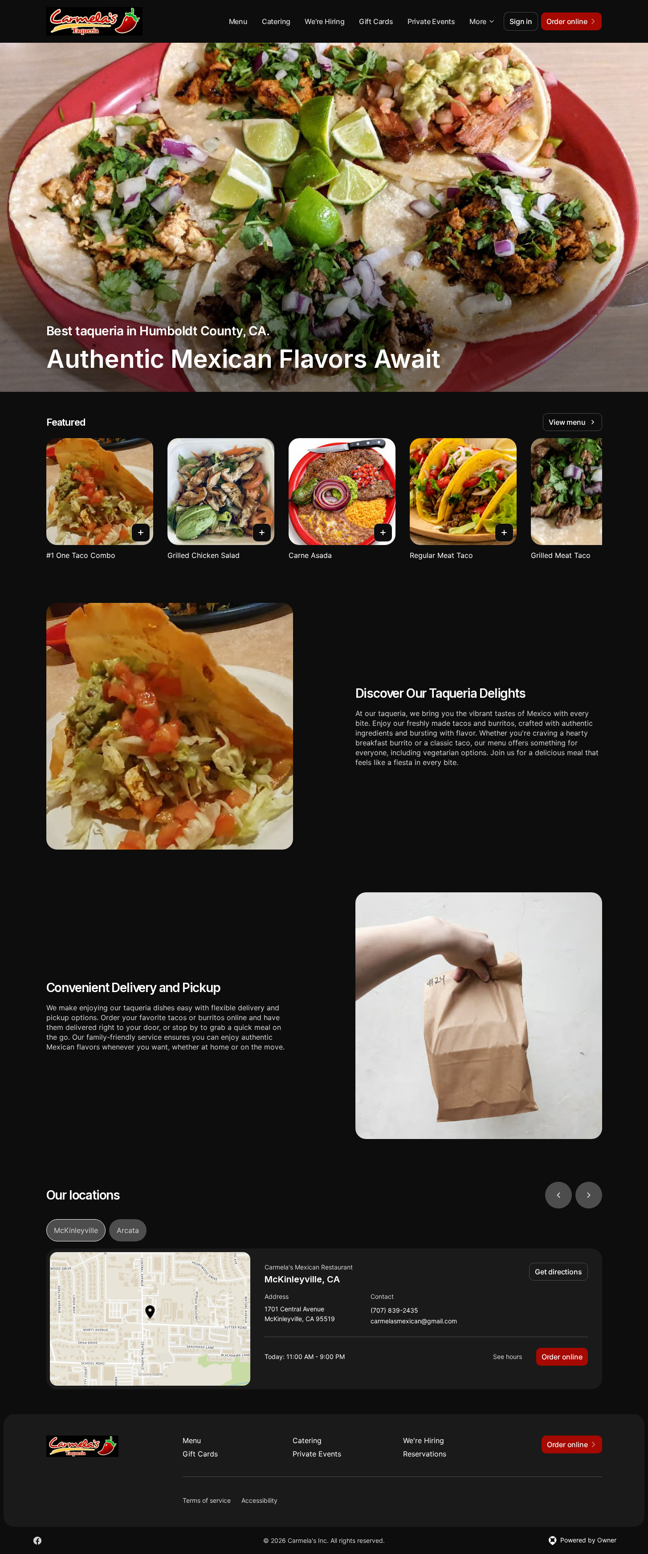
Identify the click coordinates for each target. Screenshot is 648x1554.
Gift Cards (376, 21)
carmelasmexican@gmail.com (414, 1321)
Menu (238, 21)
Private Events (431, 21)
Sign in (520, 21)
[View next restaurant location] (588, 1195)
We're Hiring (325, 21)
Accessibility (259, 1500)
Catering (276, 21)
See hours (507, 1356)
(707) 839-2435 (394, 1310)
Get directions (558, 1271)
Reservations (424, 1453)
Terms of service (207, 1500)
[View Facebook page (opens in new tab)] (37, 1540)
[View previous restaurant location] (558, 1195)
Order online (562, 1356)
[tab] (76, 1230)
